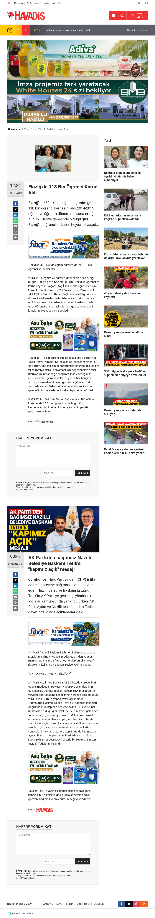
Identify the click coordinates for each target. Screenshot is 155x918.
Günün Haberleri (34, 3)
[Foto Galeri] (146, 3)
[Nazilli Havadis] (26, 15)
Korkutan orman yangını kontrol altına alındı (68, 30)
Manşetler (18, 3)
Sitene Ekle (57, 3)
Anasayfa (15, 129)
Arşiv (46, 3)
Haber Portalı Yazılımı (22, 913)
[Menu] (113, 15)
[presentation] (18, 30)
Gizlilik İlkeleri (83, 904)
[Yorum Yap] (15, 237)
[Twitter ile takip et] (129, 904)
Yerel (27, 129)
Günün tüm (137, 30)
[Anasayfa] (8, 3)
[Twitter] (15, 209)
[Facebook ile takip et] (121, 904)
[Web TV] (139, 3)
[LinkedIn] (15, 215)
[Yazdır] (15, 231)
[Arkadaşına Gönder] (15, 226)
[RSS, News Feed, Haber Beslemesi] (144, 904)
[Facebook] (15, 203)
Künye (59, 904)
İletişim (69, 904)
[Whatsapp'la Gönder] (15, 220)
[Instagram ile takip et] (136, 904)
